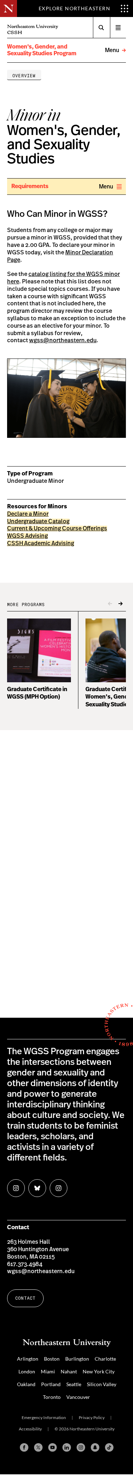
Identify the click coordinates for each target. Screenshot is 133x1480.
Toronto (52, 1397)
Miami (48, 1371)
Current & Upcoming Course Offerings (57, 528)
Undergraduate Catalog (38, 521)
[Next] (120, 604)
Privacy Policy (92, 1417)
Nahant (69, 1371)
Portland (51, 1384)
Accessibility (30, 1428)
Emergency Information (44, 1417)
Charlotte (105, 1359)
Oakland (26, 1384)
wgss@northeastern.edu (62, 340)
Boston (52, 1359)
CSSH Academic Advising (40, 543)
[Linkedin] (66, 1447)
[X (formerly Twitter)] (38, 1447)
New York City (99, 1371)
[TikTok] (109, 1447)
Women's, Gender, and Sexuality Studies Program (41, 50)
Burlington (77, 1359)
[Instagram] (81, 1447)
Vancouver (78, 1397)
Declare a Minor (28, 514)
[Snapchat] (95, 1447)
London (26, 1371)
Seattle (73, 1384)
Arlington (27, 1359)
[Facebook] (24, 1447)
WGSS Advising (27, 536)
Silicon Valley (101, 1384)
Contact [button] (25, 1298)
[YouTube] (52, 1447)
